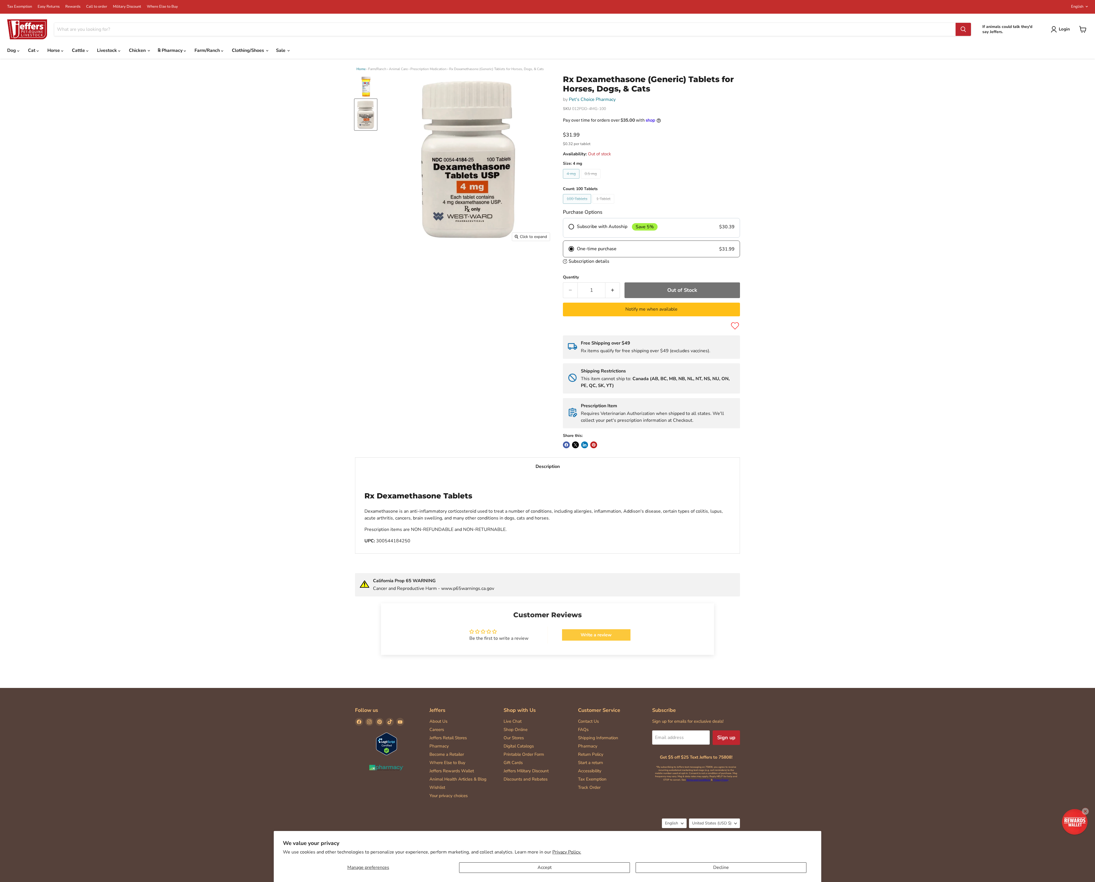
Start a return (590, 762)
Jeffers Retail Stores (448, 738)
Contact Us (588, 721)
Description (548, 466)
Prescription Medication (428, 69)
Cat (32, 50)
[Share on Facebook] (566, 444)
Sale (281, 50)
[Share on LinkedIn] (584, 444)
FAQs (583, 729)
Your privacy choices (448, 796)
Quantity (571, 277)
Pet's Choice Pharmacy (592, 99)
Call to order (96, 7)
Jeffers (437, 710)
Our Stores (514, 738)
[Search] (963, 29)
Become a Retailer (446, 754)
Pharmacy (439, 746)
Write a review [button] (596, 635)
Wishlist (437, 787)
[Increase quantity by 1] (612, 290)
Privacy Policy (721, 779)
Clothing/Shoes (248, 50)
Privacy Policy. (566, 852)
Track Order (589, 787)
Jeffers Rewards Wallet (451, 771)
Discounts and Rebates (526, 779)
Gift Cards (513, 762)
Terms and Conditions (698, 779)
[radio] (651, 228)
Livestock (107, 50)
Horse (54, 50)
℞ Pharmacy (171, 50)
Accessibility (589, 771)
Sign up (726, 737)
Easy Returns (49, 7)
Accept (545, 867)
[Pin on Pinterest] (593, 444)
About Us (438, 721)
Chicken (138, 50)
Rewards (72, 7)
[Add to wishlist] (735, 326)
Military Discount (127, 7)
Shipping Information (598, 738)
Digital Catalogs (519, 746)
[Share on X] (575, 444)
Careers (436, 729)
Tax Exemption (19, 7)
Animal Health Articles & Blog (457, 779)
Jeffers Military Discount (526, 771)
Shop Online (516, 729)
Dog (12, 50)
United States (711, 823)
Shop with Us (520, 710)
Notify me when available (651, 309)
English (1077, 6)
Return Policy (590, 754)
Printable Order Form (524, 754)
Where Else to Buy (162, 7)
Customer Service (599, 710)
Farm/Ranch (207, 50)
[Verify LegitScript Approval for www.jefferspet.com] (386, 744)
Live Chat (513, 721)
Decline (721, 867)
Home (361, 69)
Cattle (79, 50)
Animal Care (398, 69)
